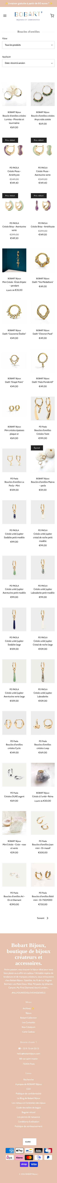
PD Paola (43, 426)
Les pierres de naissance (28, 1117)
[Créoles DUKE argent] (14, 775)
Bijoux (28, 1013)
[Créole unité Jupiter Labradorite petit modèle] (43, 568)
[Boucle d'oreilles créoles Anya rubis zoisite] (43, 94)
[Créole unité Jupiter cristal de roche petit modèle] (43, 512)
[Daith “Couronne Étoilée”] (14, 312)
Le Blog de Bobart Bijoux (28, 1098)
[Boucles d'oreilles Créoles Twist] (43, 408)
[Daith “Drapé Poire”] (14, 360)
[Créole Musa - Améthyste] (14, 149)
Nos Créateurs (28, 1027)
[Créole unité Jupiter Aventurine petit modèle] (14, 568)
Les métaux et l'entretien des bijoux (28, 1103)
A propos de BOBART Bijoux (28, 1084)
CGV (28, 1089)
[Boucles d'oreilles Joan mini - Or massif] (43, 823)
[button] (28, 45)
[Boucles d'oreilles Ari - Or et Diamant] (14, 875)
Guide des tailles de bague (28, 1107)
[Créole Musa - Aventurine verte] (43, 149)
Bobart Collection (28, 1017)
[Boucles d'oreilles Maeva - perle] (43, 460)
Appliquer (6, 56)
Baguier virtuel (28, 1112)
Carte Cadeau (28, 1031)
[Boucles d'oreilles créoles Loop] (43, 723)
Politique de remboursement (28, 1126)
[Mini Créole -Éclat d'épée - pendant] (14, 260)
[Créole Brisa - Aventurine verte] (14, 205)
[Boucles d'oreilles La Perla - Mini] (14, 460)
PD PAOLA (14, 167)
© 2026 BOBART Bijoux (28, 1174)
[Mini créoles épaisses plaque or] (14, 408)
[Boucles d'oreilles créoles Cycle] (14, 723)
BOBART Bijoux (14, 112)
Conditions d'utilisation (28, 1121)
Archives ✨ (28, 1008)
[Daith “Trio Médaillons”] (43, 260)
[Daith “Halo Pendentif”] (43, 360)
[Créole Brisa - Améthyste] (43, 205)
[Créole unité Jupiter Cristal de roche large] (43, 619)
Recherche (28, 1079)
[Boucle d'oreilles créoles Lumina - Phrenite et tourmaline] (14, 94)
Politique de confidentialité (28, 1093)
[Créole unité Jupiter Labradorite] (43, 671)
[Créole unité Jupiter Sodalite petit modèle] (14, 512)
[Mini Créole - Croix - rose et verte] (14, 823)
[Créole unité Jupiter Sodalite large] (14, 619)
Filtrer (4, 38)
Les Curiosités (28, 1022)
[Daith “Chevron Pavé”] (43, 312)
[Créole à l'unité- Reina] (43, 775)
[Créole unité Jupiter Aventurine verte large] (14, 671)
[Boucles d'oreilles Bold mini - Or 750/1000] (43, 875)
